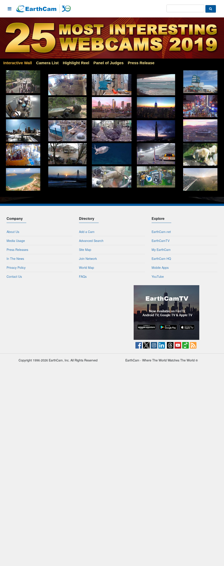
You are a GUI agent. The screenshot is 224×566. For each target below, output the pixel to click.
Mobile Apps (160, 267)
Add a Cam (86, 231)
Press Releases (17, 249)
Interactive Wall (17, 63)
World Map (86, 267)
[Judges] (146, 47)
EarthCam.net (161, 231)
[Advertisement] (58, 312)
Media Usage (16, 240)
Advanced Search (91, 240)
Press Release (141, 63)
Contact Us (14, 276)
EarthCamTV (161, 240)
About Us (13, 231)
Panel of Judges (108, 63)
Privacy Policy (16, 267)
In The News (15, 258)
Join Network (88, 258)
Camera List (47, 63)
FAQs (83, 276)
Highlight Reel (76, 63)
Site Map (85, 249)
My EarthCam (161, 249)
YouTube (158, 276)
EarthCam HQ (161, 258)
